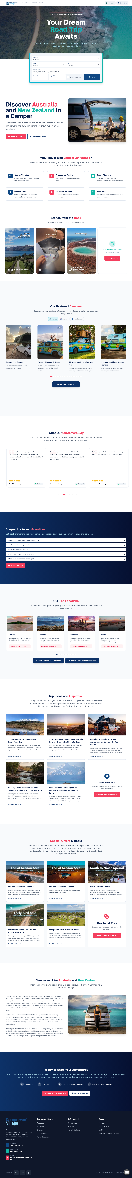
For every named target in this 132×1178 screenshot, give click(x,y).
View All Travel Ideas (105, 795)
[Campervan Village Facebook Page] (28, 1172)
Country (35, 57)
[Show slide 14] (81, 376)
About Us (40, 1123)
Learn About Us (81, 1093)
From (34, 63)
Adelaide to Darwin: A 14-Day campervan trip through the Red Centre (104, 742)
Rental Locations (43, 1137)
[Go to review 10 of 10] (78, 494)
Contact (102, 1123)
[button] (19, 251)
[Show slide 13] (79, 376)
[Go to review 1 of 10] (57, 494)
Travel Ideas (72, 1123)
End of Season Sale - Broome (21, 887)
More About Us (17, 136)
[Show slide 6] (62, 376)
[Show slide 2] (53, 376)
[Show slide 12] (76, 376)
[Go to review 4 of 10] (64, 494)
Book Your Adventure (56, 1093)
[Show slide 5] (60, 376)
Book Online (41, 1126)
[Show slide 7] (65, 376)
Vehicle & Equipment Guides (109, 1133)
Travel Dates (36, 69)
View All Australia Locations (49, 661)
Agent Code (53, 76)
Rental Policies (104, 1126)
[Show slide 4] (58, 376)
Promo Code (36, 76)
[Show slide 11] (74, 376)
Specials (71, 1126)
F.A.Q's (101, 1130)
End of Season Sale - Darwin (61, 887)
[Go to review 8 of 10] (73, 494)
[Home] (12, 3)
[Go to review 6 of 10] (68, 494)
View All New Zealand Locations (83, 661)
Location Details (17, 646)
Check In (111, 3)
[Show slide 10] (72, 376)
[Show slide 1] (51, 376)
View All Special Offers (105, 935)
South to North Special (100, 887)
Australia (65, 319)
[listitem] (26, 467)
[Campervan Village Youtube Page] (22, 1172)
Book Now (123, 3)
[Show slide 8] (67, 376)
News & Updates (74, 1130)
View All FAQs (17, 566)
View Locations (39, 136)
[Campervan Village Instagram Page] (16, 1172)
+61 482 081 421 (16, 1146)
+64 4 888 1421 (16, 1152)
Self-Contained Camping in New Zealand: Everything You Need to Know (63, 790)
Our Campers (42, 1133)
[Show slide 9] (69, 376)
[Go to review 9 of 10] (75, 494)
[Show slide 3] (55, 376)
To (68, 63)
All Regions (53, 319)
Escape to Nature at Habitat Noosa (64, 929)
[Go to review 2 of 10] (59, 494)
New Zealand (78, 319)
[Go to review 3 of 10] (62, 494)
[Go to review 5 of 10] (66, 494)
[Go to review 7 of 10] (71, 494)
